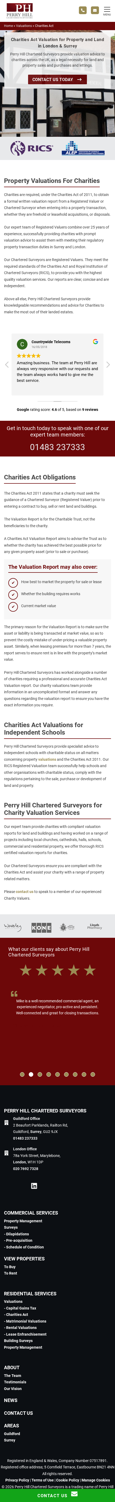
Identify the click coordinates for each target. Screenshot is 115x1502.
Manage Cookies (96, 1480)
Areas (11, 1425)
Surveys (11, 1227)
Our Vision (13, 1389)
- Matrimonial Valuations (25, 1321)
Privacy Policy (17, 1480)
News (10, 1400)
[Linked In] (34, 1187)
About (12, 1367)
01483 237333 (57, 447)
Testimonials (15, 1382)
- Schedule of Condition (24, 1247)
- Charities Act (16, 1314)
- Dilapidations (16, 1234)
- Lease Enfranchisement (25, 1334)
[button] (22, 1074)
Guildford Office (26, 1118)
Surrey (35, 1131)
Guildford (12, 1434)
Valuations (24, 26)
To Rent (10, 1273)
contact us (24, 892)
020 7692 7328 (25, 1169)
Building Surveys (18, 1341)
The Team (12, 1375)
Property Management (23, 1221)
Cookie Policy (67, 1480)
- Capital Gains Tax (20, 1308)
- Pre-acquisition (18, 1240)
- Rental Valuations (20, 1327)
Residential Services (30, 1293)
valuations (47, 759)
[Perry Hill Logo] (19, 17)
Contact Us (18, 1413)
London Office (25, 1149)
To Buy (10, 1267)
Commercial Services (31, 1213)
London (19, 1162)
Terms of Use (43, 1480)
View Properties (24, 1258)
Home (8, 26)
